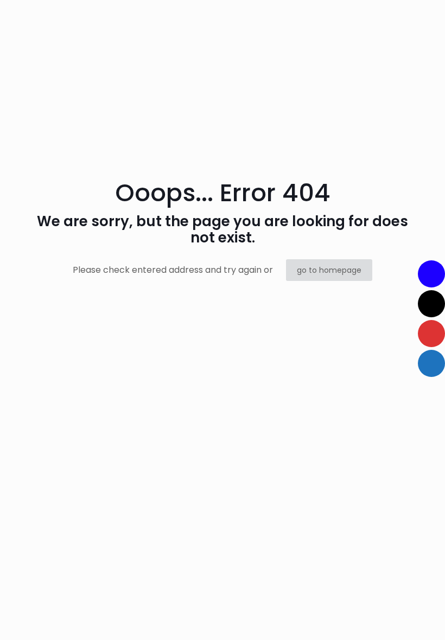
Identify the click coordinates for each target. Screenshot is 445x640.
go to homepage (329, 270)
